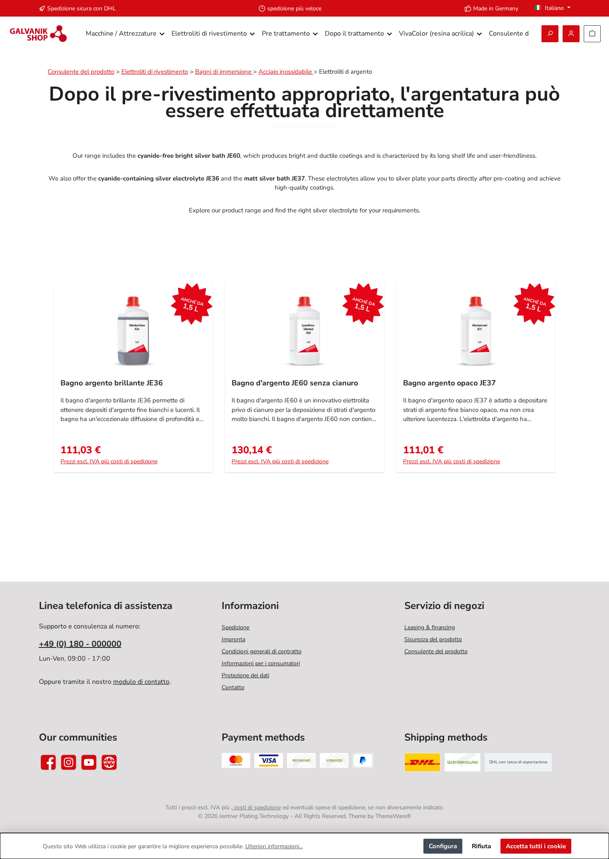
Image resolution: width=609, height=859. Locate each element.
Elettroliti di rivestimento (154, 71)
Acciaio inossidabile (286, 71)
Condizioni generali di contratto (262, 651)
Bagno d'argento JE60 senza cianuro (295, 382)
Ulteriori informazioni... (274, 846)
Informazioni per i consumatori (261, 663)
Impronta (233, 639)
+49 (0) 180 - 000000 (80, 644)
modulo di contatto (141, 681)
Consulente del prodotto (81, 71)
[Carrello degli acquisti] (592, 33)
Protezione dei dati (245, 675)
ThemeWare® (393, 816)
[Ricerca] (549, 33)
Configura (443, 846)
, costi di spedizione (256, 807)
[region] (305, 382)
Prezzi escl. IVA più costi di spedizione (108, 461)
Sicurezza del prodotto (433, 639)
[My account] (571, 33)
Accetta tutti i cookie (536, 846)
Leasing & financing (429, 627)
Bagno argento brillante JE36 (111, 382)
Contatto (233, 687)
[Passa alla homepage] (38, 33)
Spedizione (235, 627)
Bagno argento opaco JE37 (449, 382)
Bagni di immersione (224, 71)
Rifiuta (481, 846)
